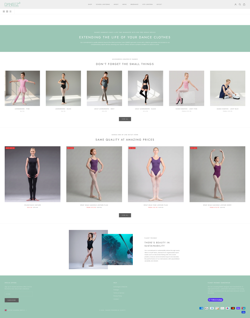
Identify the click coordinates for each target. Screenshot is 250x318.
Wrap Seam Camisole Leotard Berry (217, 205)
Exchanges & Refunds (120, 287)
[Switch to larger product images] (4, 11)
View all (125, 119)
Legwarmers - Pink (22, 109)
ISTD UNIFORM (147, 4)
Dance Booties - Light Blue (228, 109)
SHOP (90, 4)
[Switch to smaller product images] (7, 11)
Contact (116, 299)
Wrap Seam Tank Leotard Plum (156, 205)
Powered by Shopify (118, 310)
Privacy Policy (117, 296)
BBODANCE (134, 4)
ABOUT (116, 4)
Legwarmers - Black (63, 109)
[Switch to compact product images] (10, 11)
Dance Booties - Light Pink (186, 109)
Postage (116, 290)
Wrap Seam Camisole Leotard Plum (94, 205)
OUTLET (159, 4)
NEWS (124, 4)
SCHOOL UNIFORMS (103, 4)
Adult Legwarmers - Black (145, 109)
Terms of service (118, 293)
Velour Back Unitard (32, 205)
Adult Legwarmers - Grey (104, 109)
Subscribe (12, 300)
